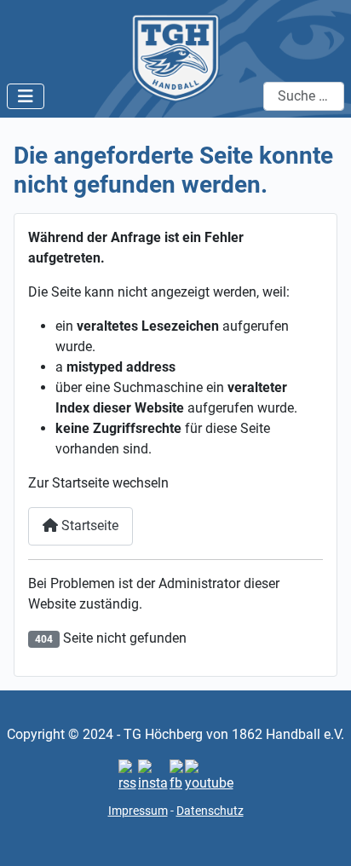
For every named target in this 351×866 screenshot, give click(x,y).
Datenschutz (210, 810)
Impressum (138, 810)
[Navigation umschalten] (25, 96)
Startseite (88, 525)
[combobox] (303, 96)
